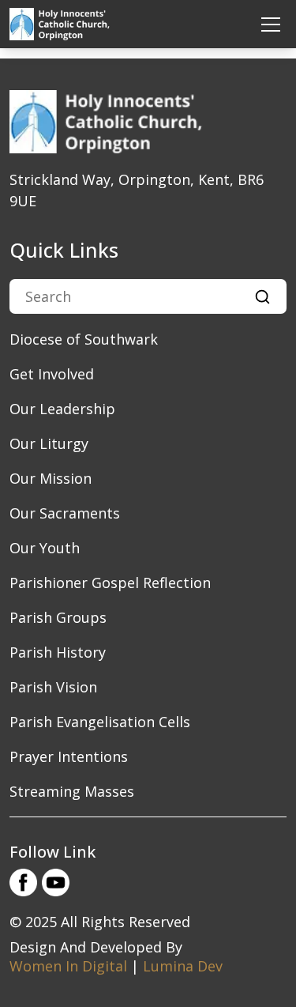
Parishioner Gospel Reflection (110, 582)
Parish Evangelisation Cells (99, 721)
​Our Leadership (62, 408)
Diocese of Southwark (83, 339)
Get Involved (51, 373)
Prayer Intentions (68, 756)
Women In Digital (68, 965)
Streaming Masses (71, 791)
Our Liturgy (48, 443)
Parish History (57, 652)
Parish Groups (58, 617)
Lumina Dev (183, 965)
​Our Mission (50, 478)
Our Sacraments (64, 513)
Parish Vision (53, 686)
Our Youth (44, 547)
